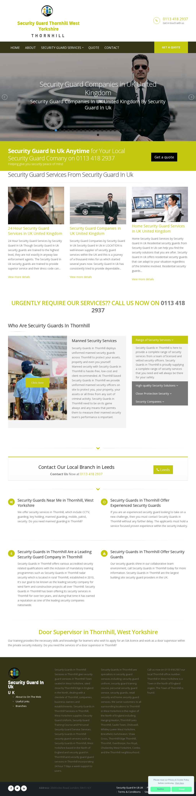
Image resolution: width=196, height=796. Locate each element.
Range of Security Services (154, 340)
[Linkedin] (24, 788)
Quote (93, 48)
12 (98, 130)
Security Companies (149, 401)
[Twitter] (17, 788)
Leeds (164, 469)
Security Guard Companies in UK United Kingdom (95, 231)
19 (127, 130)
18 (123, 130)
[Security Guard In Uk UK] (14, 673)
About (30, 48)
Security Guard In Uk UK (129, 787)
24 (98, 135)
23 (144, 130)
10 (89, 130)
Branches (21, 706)
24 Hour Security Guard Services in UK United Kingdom (35, 231)
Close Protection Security (153, 393)
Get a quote (171, 47)
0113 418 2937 (175, 18)
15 (110, 130)
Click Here (37, 382)
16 (115, 130)
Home (15, 48)
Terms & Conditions (129, 792)
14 (106, 130)
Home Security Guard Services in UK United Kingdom (98, 88)
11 (94, 130)
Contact (112, 48)
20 (132, 130)
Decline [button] (160, 789)
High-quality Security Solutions (156, 385)
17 (119, 130)
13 (102, 130)
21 (136, 130)
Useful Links (22, 701)
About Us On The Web (28, 697)
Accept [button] (182, 789)
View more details (19, 277)
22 (140, 130)
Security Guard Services (61, 48)
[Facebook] (11, 788)
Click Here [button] (179, 783)
